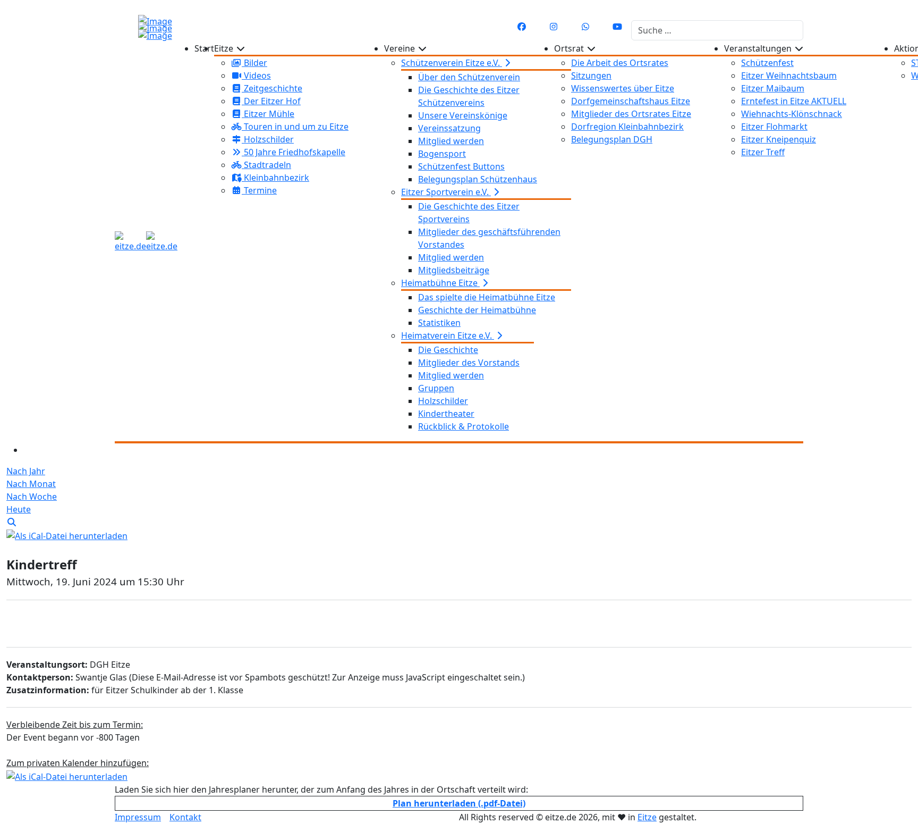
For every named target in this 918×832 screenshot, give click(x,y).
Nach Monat (31, 484)
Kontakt (185, 817)
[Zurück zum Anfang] (13, 10)
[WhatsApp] (585, 26)
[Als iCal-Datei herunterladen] (67, 535)
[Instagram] (553, 26)
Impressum (138, 817)
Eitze (647, 817)
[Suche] (11, 522)
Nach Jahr (25, 471)
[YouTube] (617, 26)
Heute (18, 509)
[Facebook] (521, 26)
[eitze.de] (146, 242)
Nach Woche (31, 496)
